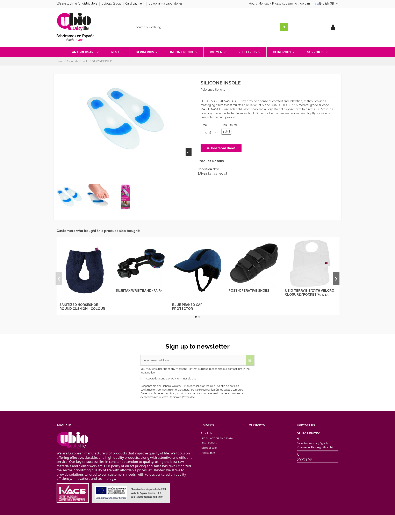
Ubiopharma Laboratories (165, 3)
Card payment (135, 3)
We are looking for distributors (77, 3)
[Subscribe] (250, 360)
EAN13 (202, 173)
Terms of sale (209, 447)
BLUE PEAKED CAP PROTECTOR (187, 307)
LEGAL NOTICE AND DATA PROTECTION (217, 440)
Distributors (208, 452)
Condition (205, 169)
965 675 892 (305, 459)
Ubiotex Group (111, 3)
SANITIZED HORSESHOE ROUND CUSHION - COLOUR (82, 307)
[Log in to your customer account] (333, 27)
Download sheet (222, 148)
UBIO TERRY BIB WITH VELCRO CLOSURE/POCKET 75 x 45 (309, 292)
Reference (207, 89)
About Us (206, 433)
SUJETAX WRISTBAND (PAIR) (139, 291)
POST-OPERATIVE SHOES (249, 291)
